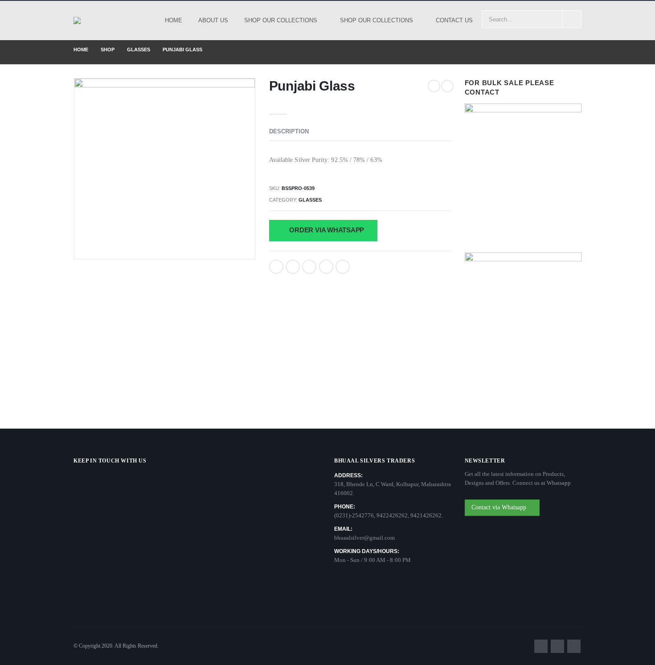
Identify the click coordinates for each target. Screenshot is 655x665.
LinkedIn (309, 267)
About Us (213, 20)
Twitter (293, 267)
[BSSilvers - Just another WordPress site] (90, 20)
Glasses (310, 199)
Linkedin (574, 646)
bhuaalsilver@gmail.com (364, 537)
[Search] (571, 19)
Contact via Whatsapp (499, 507)
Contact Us (454, 20)
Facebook (276, 267)
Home (173, 20)
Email (343, 267)
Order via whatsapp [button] (326, 230)
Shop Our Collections (280, 20)
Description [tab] (289, 131)
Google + (326, 267)
